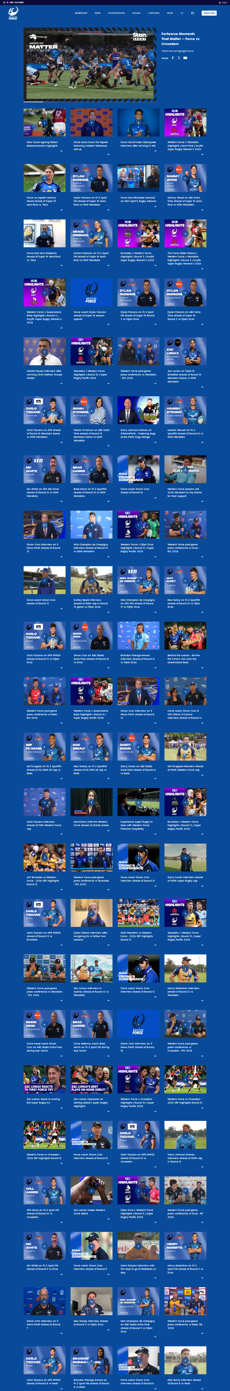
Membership (81, 13)
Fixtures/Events (116, 13)
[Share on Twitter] (179, 58)
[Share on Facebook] (173, 58)
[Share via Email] (185, 58)
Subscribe (209, 13)
